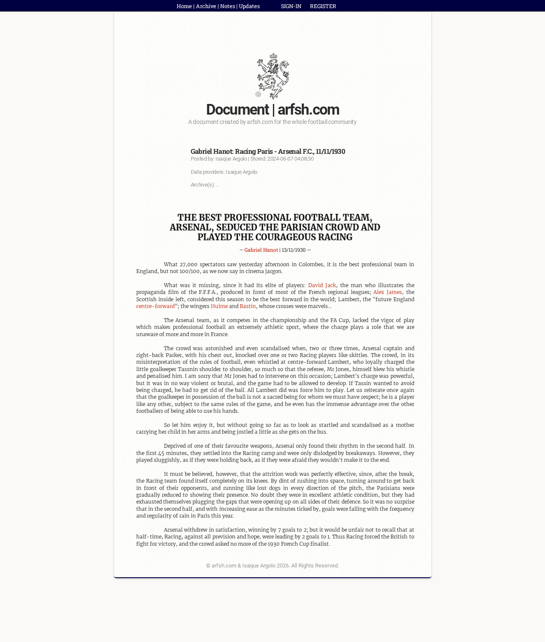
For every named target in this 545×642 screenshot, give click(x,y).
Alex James (387, 292)
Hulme (219, 306)
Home (184, 6)
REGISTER (323, 6)
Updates (249, 6)
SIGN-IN (291, 6)
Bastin (248, 306)
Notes (227, 6)
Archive (206, 6)
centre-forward (155, 306)
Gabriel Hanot (261, 249)
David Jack (322, 285)
